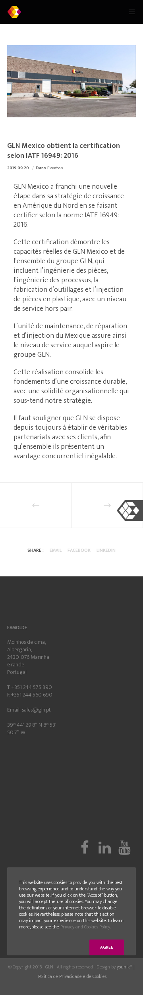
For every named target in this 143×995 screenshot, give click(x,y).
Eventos (55, 168)
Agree (106, 947)
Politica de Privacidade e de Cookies (72, 976)
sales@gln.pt (36, 709)
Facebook (79, 550)
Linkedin (106, 550)
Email (56, 550)
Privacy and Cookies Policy (85, 927)
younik (123, 967)
